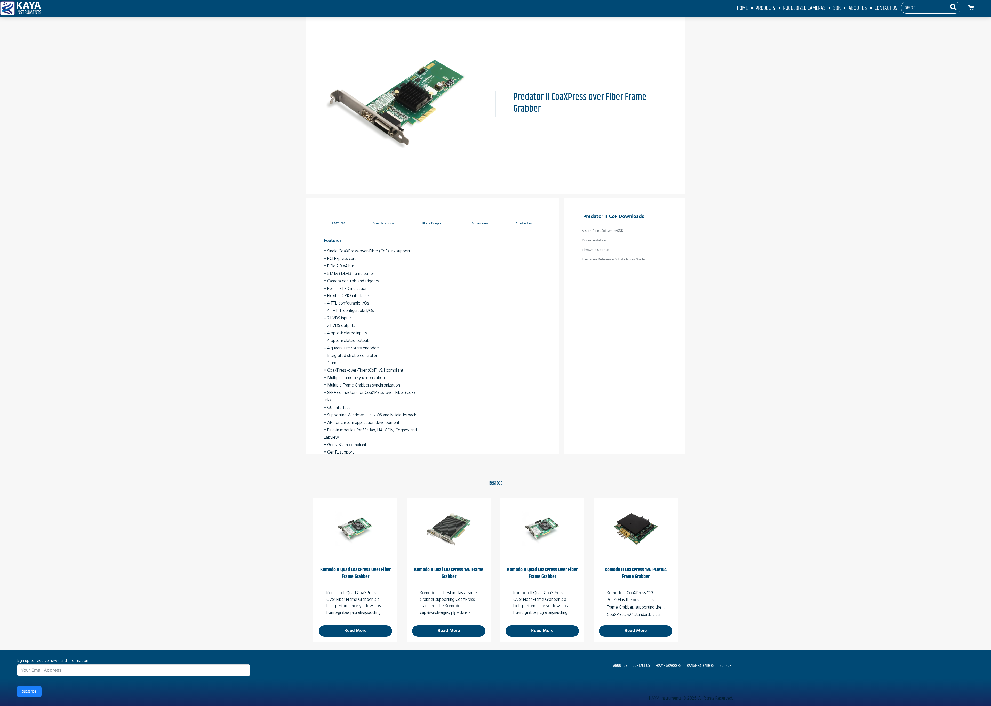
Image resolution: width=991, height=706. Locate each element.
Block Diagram (433, 223)
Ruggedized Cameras (804, 8)
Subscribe (29, 691)
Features (338, 223)
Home (742, 8)
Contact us (524, 223)
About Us (858, 8)
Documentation (594, 240)
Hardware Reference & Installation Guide (613, 259)
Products (765, 8)
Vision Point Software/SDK (602, 231)
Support (726, 665)
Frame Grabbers (668, 665)
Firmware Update (595, 250)
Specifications (383, 223)
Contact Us (886, 8)
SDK (837, 8)
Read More (355, 631)
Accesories (479, 223)
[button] (953, 8)
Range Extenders (701, 665)
